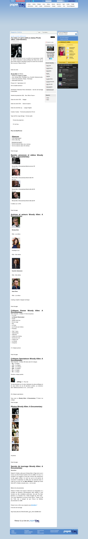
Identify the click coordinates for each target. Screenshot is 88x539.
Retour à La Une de (22, 521)
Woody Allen (48, 65)
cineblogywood (72, 53)
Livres (44, 4)
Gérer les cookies (40, 532)
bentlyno (71, 50)
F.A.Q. (38, 531)
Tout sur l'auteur (62, 62)
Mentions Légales (27, 532)
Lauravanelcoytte (15, 40)
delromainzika (72, 47)
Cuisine (40, 6)
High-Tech (59, 4)
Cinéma (47, 97)
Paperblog (17, 5)
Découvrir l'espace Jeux (64, 87)
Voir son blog (50, 56)
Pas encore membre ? (64, 37)
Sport (64, 4)
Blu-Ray (47, 73)
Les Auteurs (45, 32)
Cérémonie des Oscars (50, 89)
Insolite (68, 4)
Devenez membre (71, 62)
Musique (39, 4)
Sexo (64, 6)
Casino (68, 67)
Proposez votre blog (64, 39)
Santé (36, 6)
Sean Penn (48, 76)
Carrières (59, 6)
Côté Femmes (30, 6)
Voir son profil (50, 55)
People (72, 4)
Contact (12, 531)
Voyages (53, 6)
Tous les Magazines (71, 6)
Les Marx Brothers (49, 78)
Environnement (47, 6)
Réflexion (74, 67)
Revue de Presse (40, 530)
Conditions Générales (28, 531)
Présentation (26, 530)
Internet (53, 4)
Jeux (39, 32)
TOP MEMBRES (70, 44)
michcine (71, 57)
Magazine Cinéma (16, 32)
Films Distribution (49, 86)
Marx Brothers (48, 70)
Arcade (61, 67)
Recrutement (13, 532)
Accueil (12, 530)
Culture (47, 99)
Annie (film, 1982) (49, 84)
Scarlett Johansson (49, 68)
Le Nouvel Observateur (50, 81)
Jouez (71, 76)
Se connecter (71, 1)
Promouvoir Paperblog (54, 530)
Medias (48, 4)
